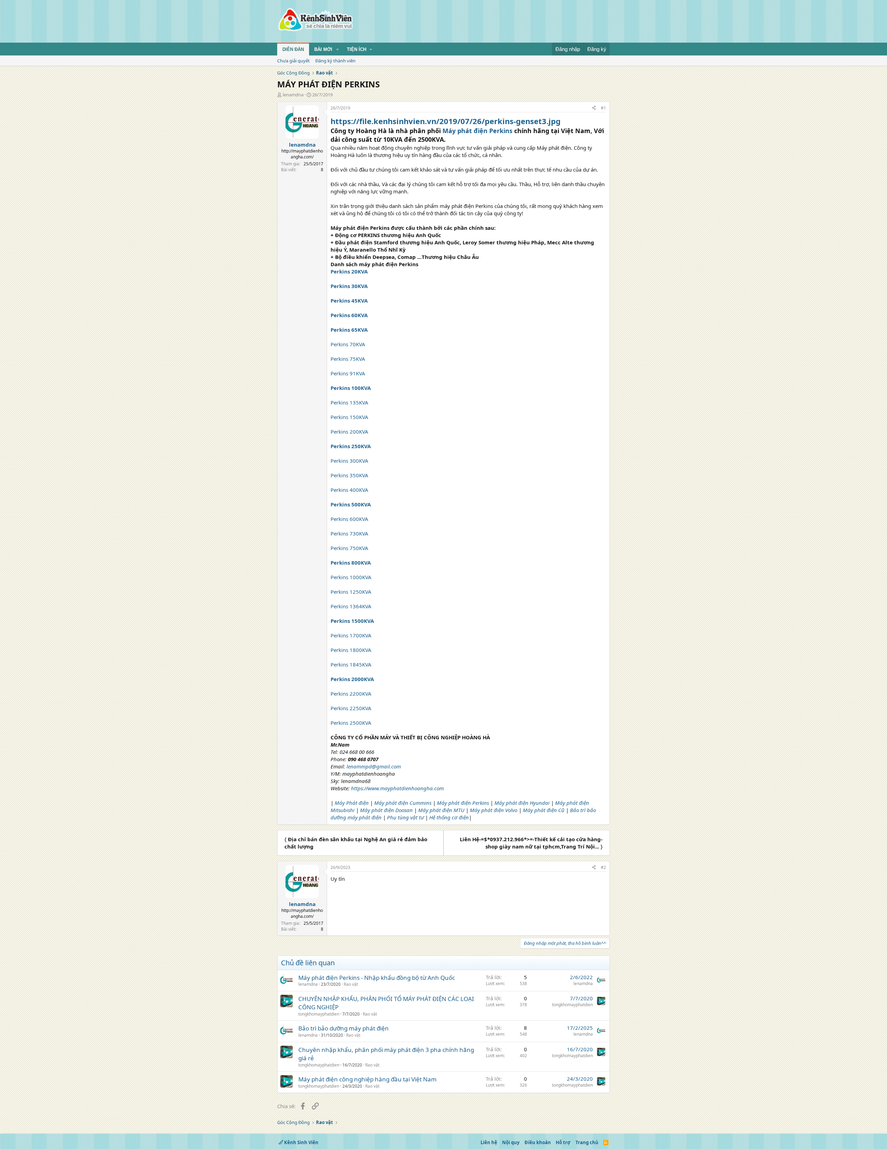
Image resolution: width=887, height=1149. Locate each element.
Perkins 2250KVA (351, 708)
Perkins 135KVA (349, 402)
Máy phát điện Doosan (387, 810)
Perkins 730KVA (349, 533)
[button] (337, 49)
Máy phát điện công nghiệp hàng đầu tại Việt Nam (367, 1079)
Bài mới (323, 49)
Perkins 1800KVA (351, 649)
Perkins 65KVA (349, 329)
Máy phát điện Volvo (494, 810)
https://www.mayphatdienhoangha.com (397, 788)
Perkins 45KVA (349, 300)
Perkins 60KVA (349, 315)
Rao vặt (351, 984)
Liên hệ (489, 1142)
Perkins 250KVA (351, 446)
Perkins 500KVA (351, 504)
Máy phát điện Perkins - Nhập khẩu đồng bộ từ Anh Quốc (376, 978)
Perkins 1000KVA (351, 577)
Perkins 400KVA (349, 489)
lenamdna (293, 95)
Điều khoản (538, 1142)
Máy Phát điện (352, 802)
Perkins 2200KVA (351, 693)
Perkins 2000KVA (352, 679)
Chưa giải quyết (293, 61)
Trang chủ (587, 1142)
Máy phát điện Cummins (402, 802)
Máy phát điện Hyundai (522, 802)
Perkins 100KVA (351, 387)
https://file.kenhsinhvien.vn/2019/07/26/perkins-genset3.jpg (446, 121)
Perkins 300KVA (349, 460)
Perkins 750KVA (349, 548)
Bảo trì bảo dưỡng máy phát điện (343, 1028)
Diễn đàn (293, 49)
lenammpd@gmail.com (373, 766)
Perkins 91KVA (348, 373)
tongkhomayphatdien (318, 1014)
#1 (603, 108)
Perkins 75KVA (348, 358)
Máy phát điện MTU (441, 810)
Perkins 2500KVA (351, 722)
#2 (603, 867)
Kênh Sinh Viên (300, 1142)
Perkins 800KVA (351, 562)
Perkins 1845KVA (351, 664)
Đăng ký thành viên (335, 61)
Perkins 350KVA (349, 475)
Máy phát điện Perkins (477, 131)
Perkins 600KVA (349, 518)
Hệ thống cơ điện (449, 817)
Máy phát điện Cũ (543, 810)
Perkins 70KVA (348, 344)
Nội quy (510, 1142)
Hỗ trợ (563, 1142)
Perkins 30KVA (349, 285)
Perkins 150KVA (349, 417)
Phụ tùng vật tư (406, 817)
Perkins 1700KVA (351, 635)
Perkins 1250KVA (351, 591)
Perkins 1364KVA (351, 606)
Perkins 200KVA (349, 431)
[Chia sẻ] (593, 108)
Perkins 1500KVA (352, 620)
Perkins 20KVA (349, 271)
